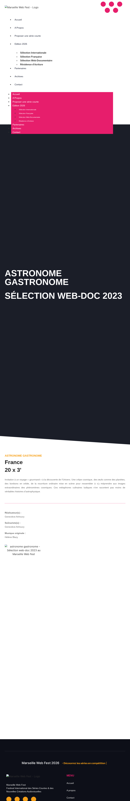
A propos (71, 790)
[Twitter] (107, 10)
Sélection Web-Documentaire (36, 60)
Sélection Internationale (33, 52)
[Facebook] (103, 4)
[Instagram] (111, 4)
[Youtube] (115, 10)
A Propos (19, 27)
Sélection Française (31, 56)
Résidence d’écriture (31, 64)
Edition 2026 (21, 44)
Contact (18, 84)
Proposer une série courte (28, 36)
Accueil (18, 19)
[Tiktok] (119, 4)
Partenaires (20, 68)
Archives (19, 76)
